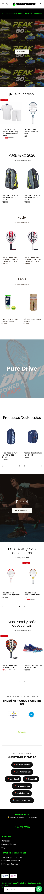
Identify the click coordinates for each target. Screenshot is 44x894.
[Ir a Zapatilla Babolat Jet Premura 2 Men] (33, 649)
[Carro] (41, 4)
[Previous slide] (5, 81)
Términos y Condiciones (11, 857)
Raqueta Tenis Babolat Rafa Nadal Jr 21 (10, 595)
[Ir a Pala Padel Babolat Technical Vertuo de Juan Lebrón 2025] (17, 240)
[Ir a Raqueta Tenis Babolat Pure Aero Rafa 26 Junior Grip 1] (33, 576)
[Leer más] (22, 368)
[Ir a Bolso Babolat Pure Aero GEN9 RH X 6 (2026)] (17, 178)
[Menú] (3, 4)
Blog (3, 847)
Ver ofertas (37, 14)
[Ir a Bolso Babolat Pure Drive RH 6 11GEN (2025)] (11, 436)
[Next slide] (39, 81)
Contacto (5, 841)
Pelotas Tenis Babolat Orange (16, 320)
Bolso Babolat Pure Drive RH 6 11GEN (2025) (9, 455)
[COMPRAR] (22, 53)
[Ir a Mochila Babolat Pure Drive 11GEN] (33, 436)
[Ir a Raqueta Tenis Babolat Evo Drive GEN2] (17, 112)
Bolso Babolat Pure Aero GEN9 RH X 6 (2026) (15, 197)
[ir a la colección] (22, 508)
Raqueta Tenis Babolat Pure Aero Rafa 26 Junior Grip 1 (32, 595)
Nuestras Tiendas (8, 844)
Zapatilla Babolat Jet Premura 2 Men (32, 667)
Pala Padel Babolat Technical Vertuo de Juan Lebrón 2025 (15, 259)
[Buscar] (6, 4)
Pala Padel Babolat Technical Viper (9, 667)
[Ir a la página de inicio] (24, 4)
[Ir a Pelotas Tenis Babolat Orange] (17, 302)
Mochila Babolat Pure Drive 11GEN (32, 454)
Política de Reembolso (10, 864)
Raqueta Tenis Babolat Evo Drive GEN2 (14, 131)
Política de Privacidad (10, 860)
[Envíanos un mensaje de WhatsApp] (39, 889)
